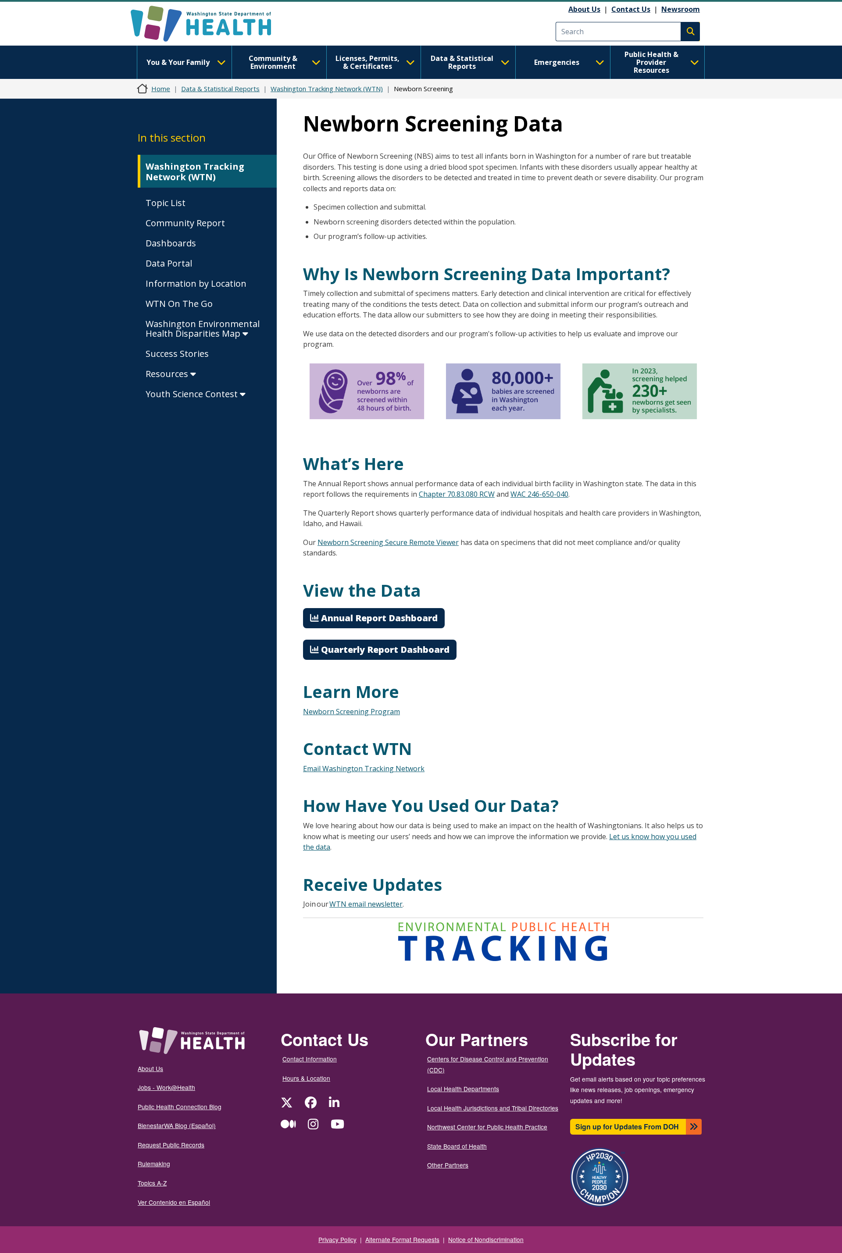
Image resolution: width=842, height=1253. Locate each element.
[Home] (208, 24)
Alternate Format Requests (402, 1239)
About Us (584, 9)
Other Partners (447, 1164)
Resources (168, 374)
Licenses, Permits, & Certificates (367, 62)
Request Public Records (171, 1144)
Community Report (185, 223)
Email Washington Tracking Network (364, 768)
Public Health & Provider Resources (651, 62)
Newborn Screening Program (351, 711)
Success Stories (177, 354)
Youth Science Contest (193, 394)
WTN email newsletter (366, 904)
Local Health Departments (463, 1088)
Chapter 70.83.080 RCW (457, 494)
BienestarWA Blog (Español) (177, 1125)
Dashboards (171, 243)
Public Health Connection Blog (179, 1106)
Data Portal (169, 263)
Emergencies (556, 62)
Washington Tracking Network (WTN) (327, 88)
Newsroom (680, 9)
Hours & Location (306, 1078)
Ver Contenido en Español (174, 1202)
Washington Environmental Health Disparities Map (203, 328)
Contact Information (309, 1058)
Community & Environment (273, 62)
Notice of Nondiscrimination (486, 1239)
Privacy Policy (337, 1239)
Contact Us (630, 9)
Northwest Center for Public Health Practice (487, 1126)
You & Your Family (178, 62)
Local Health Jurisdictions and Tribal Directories (492, 1107)
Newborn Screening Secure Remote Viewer (388, 542)
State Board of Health (457, 1146)
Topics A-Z (152, 1182)
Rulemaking (154, 1163)
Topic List (166, 203)
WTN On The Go (179, 304)
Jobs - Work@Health (166, 1087)
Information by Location (196, 283)
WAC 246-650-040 (539, 494)
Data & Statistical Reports (462, 62)
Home (160, 88)
